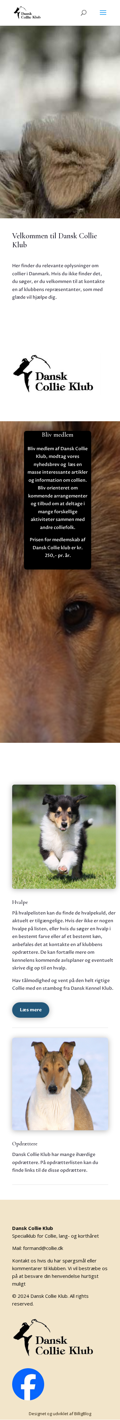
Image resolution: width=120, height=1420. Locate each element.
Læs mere (31, 1010)
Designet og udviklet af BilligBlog (60, 1413)
